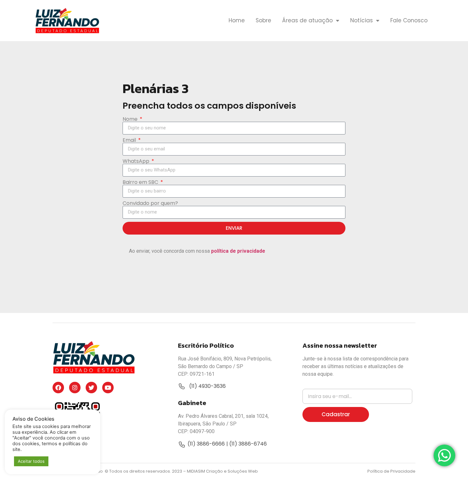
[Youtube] (108, 387)
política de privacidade (238, 251)
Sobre (263, 20)
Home (237, 20)
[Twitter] (91, 387)
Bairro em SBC (141, 182)
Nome (131, 119)
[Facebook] (58, 387)
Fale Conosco (409, 20)
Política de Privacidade (391, 471)
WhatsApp (137, 161)
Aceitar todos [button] (31, 461)
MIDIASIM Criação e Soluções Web (222, 471)
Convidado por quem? (150, 203)
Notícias (361, 20)
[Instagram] (75, 387)
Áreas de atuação (307, 20)
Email (130, 140)
